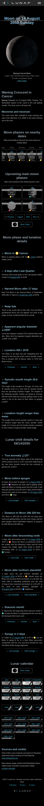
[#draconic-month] (3, 607)
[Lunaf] (17, 3)
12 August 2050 (8, 576)
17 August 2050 (18, 638)
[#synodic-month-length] (3, 379)
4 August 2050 (34, 482)
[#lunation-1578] (3, 350)
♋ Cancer (31, 257)
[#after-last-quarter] (3, 270)
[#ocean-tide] (3, 306)
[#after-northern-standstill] (3, 570)
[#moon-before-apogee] (3, 478)
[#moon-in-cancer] (3, 253)
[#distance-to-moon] (3, 512)
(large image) (22, 81)
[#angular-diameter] (3, 326)
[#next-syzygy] (3, 633)
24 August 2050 (25, 549)
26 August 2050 (8, 589)
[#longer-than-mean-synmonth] (3, 413)
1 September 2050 (25, 295)
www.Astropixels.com (10, 758)
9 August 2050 (15, 277)
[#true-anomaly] (3, 455)
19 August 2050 (36, 492)
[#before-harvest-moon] (3, 288)
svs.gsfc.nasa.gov (8, 768)
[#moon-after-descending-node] (3, 535)
